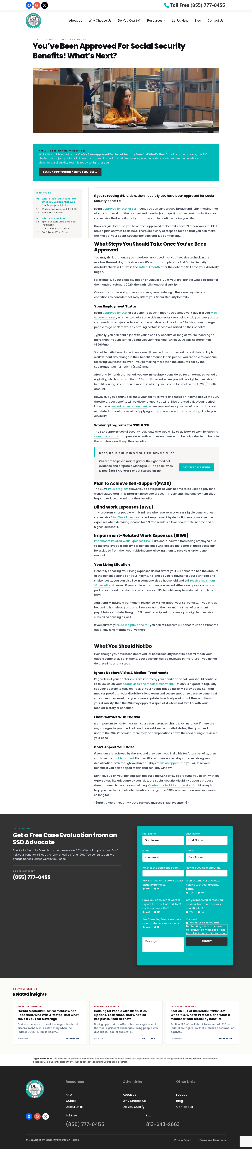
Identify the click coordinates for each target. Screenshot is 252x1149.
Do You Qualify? (129, 20)
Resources (155, 20)
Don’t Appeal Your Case (55, 232)
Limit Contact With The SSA (56, 228)
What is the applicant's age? (160, 867)
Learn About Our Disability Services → (70, 172)
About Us (75, 20)
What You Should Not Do (56, 218)
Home (36, 39)
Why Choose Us (100, 20)
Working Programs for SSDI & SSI (60, 209)
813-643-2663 (163, 1124)
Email (145, 850)
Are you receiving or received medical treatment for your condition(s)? (204, 904)
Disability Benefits (72, 39)
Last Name (193, 833)
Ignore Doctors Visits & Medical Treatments (59, 223)
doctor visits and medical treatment (147, 684)
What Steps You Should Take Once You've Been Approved (59, 200)
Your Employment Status (55, 205)
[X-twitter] (44, 5)
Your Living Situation (53, 212)
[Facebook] (29, 5)
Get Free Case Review (197, 467)
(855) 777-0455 (31, 877)
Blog (198, 20)
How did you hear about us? (203, 867)
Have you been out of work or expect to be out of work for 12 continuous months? (162, 904)
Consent (191, 919)
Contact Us (215, 20)
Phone (190, 850)
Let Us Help (180, 20)
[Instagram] (36, 5)
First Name (149, 833)
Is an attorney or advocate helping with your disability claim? (203, 885)
